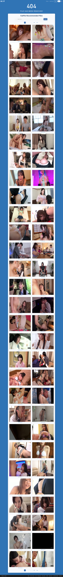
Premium (47, 1)
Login (55, 1)
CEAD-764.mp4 (43, 368)
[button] (62, 1)
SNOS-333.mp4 (20, 567)
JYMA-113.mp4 (43, 168)
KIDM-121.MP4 (20, 495)
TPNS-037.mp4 (20, 204)
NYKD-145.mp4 (20, 368)
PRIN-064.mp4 (43, 186)
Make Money (51, 1)
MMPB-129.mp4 (43, 549)
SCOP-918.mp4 (43, 313)
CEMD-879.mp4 (43, 259)
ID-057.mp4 (20, 59)
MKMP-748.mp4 (43, 41)
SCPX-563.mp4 (43, 404)
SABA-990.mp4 (20, 186)
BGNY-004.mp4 (20, 295)
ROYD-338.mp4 (20, 440)
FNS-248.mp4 (20, 77)
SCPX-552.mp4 (43, 77)
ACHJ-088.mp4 (20, 313)
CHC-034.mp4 (43, 422)
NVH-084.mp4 (20, 422)
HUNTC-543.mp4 (43, 513)
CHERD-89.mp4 (43, 204)
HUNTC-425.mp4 (43, 567)
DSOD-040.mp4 (20, 531)
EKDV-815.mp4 (20, 132)
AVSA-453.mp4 (43, 440)
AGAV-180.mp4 (43, 531)
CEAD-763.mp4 (43, 386)
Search (45, 19)
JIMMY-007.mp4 (20, 259)
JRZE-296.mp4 (43, 277)
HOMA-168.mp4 (20, 513)
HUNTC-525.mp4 (20, 150)
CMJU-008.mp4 (20, 386)
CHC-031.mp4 (20, 549)
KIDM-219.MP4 (43, 495)
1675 (34, 22)
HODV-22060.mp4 (20, 41)
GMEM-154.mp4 (43, 59)
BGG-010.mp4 (43, 132)
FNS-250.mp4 (20, 277)
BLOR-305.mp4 (43, 150)
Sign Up (59, 1)
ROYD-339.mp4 (20, 404)
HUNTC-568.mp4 (43, 295)
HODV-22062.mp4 (20, 168)
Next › (37, 22)
